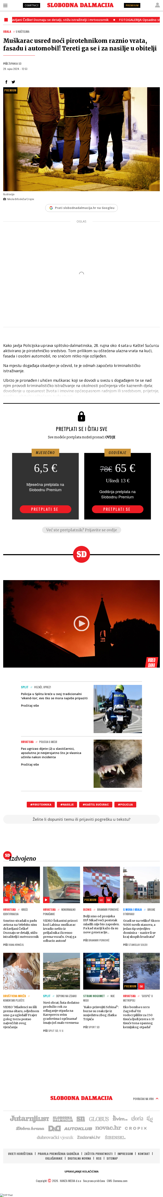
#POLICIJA (125, 804)
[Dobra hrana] (30, 1128)
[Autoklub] (78, 1128)
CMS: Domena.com (117, 1180)
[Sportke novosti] (81, 1118)
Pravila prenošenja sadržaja (58, 1153)
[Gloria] (137, 1118)
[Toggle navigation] (5, 5)
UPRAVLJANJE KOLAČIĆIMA (81, 1171)
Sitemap (112, 1158)
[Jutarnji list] (29, 1118)
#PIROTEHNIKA (40, 804)
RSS (98, 1158)
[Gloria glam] (150, 1118)
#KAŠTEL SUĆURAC (96, 804)
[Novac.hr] (108, 1128)
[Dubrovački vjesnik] (55, 1137)
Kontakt (144, 1153)
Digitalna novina (79, 1158)
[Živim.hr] (120, 1118)
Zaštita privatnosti (98, 1153)
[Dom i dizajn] (54, 1128)
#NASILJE (67, 804)
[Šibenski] (115, 1137)
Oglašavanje (54, 1158)
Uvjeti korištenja (20, 1153)
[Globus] (99, 1118)
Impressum (125, 1153)
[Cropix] (135, 1128)
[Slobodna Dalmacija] (80, 5)
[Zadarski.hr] (89, 1137)
